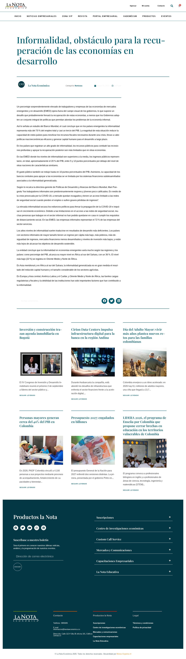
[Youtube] (29, 527)
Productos (149, 16)
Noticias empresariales (42, 16)
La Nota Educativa (107, 572)
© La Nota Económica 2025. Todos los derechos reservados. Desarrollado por (93, 654)
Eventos (166, 16)
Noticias (78, 86)
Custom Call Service (108, 539)
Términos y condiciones (143, 623)
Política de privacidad (142, 628)
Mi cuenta (145, 6)
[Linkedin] (43, 527)
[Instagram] (36, 527)
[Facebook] (15, 527)
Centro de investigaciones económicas (120, 528)
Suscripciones (105, 517)
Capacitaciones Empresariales (115, 561)
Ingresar (133, 6)
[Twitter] (22, 527)
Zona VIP (67, 16)
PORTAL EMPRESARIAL (105, 16)
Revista (82, 16)
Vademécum (130, 16)
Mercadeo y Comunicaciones (114, 550)
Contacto (161, 6)
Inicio (17, 16)
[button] (172, 6)
